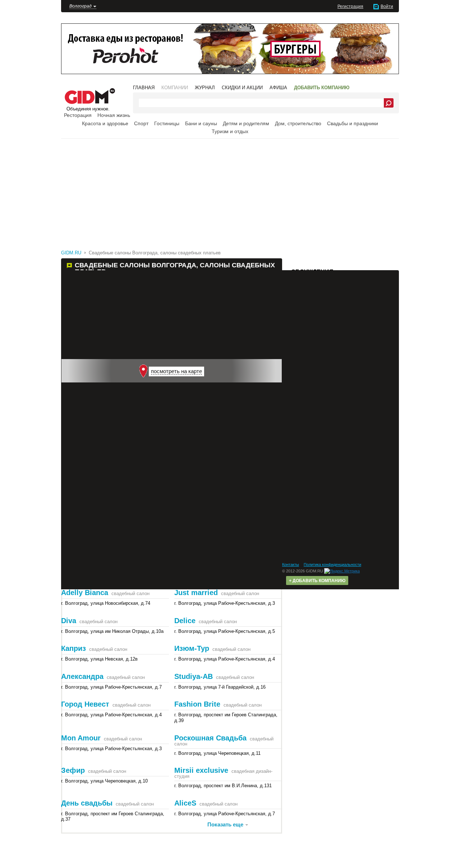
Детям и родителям (246, 123)
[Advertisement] (235, 194)
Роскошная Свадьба (210, 738)
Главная (144, 87)
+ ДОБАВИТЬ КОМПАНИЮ (317, 580)
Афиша (278, 87)
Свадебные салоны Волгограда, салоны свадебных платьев (155, 252)
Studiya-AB (193, 676)
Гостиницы (166, 123)
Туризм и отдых (230, 131)
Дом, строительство (298, 123)
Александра (82, 676)
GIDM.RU (71, 252)
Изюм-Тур (191, 648)
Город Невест (85, 704)
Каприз (73, 648)
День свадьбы (86, 803)
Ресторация (78, 115)
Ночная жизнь (113, 115)
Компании (174, 87)
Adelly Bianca (84, 593)
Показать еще (225, 824)
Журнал (205, 87)
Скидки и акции (242, 87)
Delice (185, 621)
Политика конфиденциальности (332, 564)
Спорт (141, 123)
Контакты (290, 564)
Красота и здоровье (105, 123)
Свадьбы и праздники (352, 123)
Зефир (73, 770)
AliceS (185, 803)
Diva (68, 621)
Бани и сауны (201, 123)
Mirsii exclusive (201, 770)
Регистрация (350, 6)
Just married (196, 593)
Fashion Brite (197, 704)
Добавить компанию (321, 87)
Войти (387, 6)
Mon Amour (81, 738)
